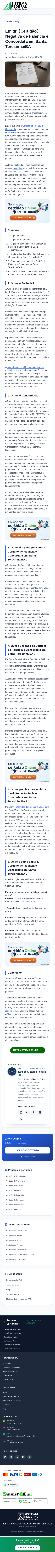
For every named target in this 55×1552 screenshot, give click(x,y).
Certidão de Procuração (16, 1205)
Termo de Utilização (10, 1371)
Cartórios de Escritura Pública (18, 1250)
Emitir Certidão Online (15, 1280)
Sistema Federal (29, 902)
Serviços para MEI (13, 1294)
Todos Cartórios (12, 1285)
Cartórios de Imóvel (14, 1235)
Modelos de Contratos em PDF (18, 1299)
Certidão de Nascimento (16, 1176)
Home (9, 22)
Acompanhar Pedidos (11, 1396)
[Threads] (39, 1112)
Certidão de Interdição (15, 1195)
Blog (17, 22)
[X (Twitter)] (20, 1118)
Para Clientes (7, 1375)
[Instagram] (20, 1112)
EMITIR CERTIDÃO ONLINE (25, 1050)
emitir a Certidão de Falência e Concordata (29, 807)
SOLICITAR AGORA (26, 1548)
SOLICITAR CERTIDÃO (27, 1150)
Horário (10, 1440)
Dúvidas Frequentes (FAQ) (12, 1400)
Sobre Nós (6, 1363)
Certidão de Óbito (13, 1190)
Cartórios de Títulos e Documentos (20, 1254)
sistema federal (12, 1011)
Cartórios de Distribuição (16, 1259)
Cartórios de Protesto (15, 1245)
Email (9, 1434)
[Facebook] (33, 1112)
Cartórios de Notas (13, 1240)
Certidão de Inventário (15, 1200)
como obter (18, 168)
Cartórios (6, 1404)
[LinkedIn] (27, 1112)
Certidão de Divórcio (14, 1186)
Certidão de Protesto (14, 1209)
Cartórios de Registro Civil (16, 1231)
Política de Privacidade (11, 1367)
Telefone (10, 1421)
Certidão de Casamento (16, 1181)
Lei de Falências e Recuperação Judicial (25, 367)
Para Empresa (8, 1379)
